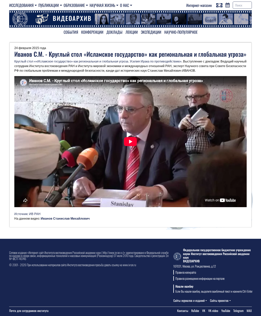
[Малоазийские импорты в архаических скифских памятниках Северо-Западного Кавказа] (210, 19)
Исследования (21, 5)
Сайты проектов (219, 300)
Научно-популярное (181, 32)
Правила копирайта (185, 272)
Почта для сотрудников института (29, 310)
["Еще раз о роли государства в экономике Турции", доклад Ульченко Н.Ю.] (195, 19)
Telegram (238, 310)
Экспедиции (151, 32)
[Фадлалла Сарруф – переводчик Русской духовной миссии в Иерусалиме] (102, 19)
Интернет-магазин (199, 5)
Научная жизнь (102, 5)
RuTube (195, 310)
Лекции (132, 32)
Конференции (92, 32)
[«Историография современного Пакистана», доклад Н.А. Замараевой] (164, 19)
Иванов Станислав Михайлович (65, 218)
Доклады (114, 32)
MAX (249, 310)
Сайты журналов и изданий (189, 300)
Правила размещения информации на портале (200, 278)
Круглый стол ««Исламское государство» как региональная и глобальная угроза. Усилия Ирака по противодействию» (98, 61)
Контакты (182, 310)
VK (203, 310)
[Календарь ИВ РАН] (227, 4)
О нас (124, 5)
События (71, 32)
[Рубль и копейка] (148, 19)
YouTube (225, 310)
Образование (74, 5)
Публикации (48, 5)
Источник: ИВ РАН (27, 214)
